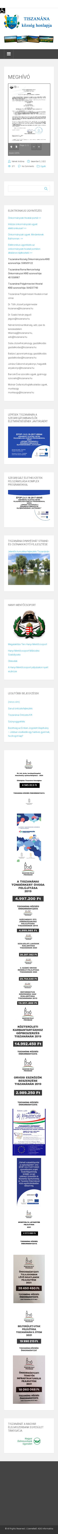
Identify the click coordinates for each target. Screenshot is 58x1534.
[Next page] (16, 147)
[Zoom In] (39, 147)
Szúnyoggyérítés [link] (16, 721)
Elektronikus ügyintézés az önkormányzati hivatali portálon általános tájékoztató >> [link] (24, 249)
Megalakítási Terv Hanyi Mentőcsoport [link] (27, 644)
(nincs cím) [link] (14, 702)
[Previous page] (11, 147)
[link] (2, 10)
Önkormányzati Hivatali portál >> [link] (24, 218)
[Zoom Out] (33, 147)
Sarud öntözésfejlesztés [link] (20, 708)
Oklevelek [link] (12, 661)
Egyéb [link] (43, 166)
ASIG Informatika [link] (45, 1528)
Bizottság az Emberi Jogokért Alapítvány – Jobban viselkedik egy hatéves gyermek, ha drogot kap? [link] (29, 732)
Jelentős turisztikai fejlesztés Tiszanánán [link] (28, 551)
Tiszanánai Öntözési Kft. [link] (20, 715)
